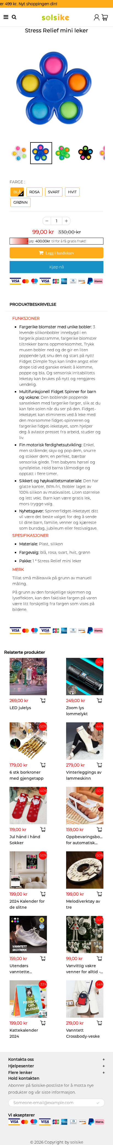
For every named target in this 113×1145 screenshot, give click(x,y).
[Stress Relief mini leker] (56, 90)
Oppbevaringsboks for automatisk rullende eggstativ (85, 842)
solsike (76, 1142)
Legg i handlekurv (60, 253)
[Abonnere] (98, 1103)
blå (17, 192)
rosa (34, 192)
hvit (72, 192)
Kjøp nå (56, 267)
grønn (20, 202)
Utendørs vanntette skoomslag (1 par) (27, 971)
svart (54, 192)
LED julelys (20, 707)
